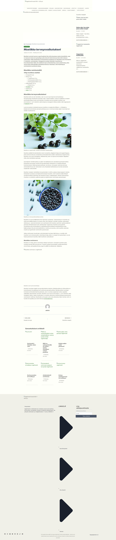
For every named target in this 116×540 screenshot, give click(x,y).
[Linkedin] (15, 534)
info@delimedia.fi (39, 411)
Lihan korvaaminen (43, 8)
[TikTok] (20, 534)
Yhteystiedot (80, 10)
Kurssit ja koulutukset (54, 10)
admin (48, 310)
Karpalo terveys (28, 319)
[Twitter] (7, 534)
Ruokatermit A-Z (94, 534)
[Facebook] (5, 534)
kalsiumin (27, 103)
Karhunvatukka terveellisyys (31, 375)
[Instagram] (10, 534)
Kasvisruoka (66, 8)
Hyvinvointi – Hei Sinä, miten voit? (31, 345)
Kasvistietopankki (32, 8)
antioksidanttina (48, 298)
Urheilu (64, 10)
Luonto (87, 8)
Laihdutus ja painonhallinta (39, 10)
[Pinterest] (17, 534)
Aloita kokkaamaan (82, 40)
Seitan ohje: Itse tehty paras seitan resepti (82, 28)
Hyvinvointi (81, 8)
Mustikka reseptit (66, 319)
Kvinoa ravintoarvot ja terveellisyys (63, 376)
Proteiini (28, 86)
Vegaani (51, 8)
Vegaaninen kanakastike (80, 54)
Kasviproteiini (58, 8)
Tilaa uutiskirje (86, 416)
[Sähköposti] (22, 534)
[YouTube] (12, 534)
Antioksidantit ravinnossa (47, 375)
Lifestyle (73, 8)
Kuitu (27, 90)
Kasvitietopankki (63, 448)
